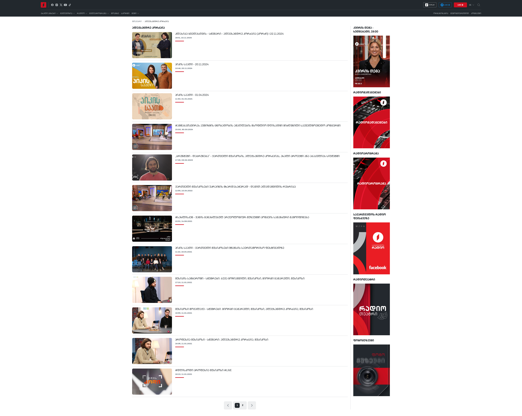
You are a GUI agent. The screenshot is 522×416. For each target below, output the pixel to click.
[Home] (43, 5)
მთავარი (137, 21)
